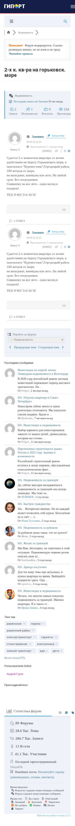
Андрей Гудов (14, 673)
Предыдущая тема (24, 347)
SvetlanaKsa (28, 560)
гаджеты (47, 637)
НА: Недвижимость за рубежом (38, 527)
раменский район (18, 630)
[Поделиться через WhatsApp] (66, 150)
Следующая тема (49, 347)
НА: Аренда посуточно (32, 567)
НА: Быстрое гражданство (34, 504)
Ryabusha (26, 418)
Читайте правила (21, 53)
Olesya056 (16, 767)
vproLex (26, 583)
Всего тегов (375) (15, 657)
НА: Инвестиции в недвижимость (39, 425)
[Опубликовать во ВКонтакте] (69, 150)
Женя (24, 536)
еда (42, 650)
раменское (14, 623)
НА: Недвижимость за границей (38, 480)
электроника (45, 644)
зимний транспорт (19, 650)
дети (56, 650)
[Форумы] (8, 32)
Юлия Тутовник (30, 520)
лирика (35, 623)
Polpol (25, 390)
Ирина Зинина (29, 607)
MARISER (27, 496)
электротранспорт (19, 637)
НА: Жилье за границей (33, 543)
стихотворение (17, 644)
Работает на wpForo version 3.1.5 (53, 815)
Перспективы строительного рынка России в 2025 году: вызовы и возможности (40, 452)
